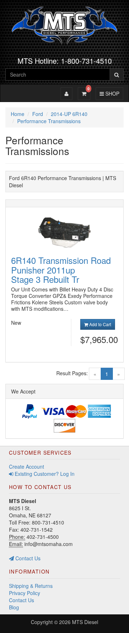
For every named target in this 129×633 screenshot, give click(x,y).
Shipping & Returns (31, 585)
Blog (14, 607)
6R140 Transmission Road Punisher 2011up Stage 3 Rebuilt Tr (61, 269)
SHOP (111, 93)
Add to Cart (99, 324)
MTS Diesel (85, 621)
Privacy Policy (24, 592)
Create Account (26, 466)
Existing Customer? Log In (44, 473)
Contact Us (27, 558)
